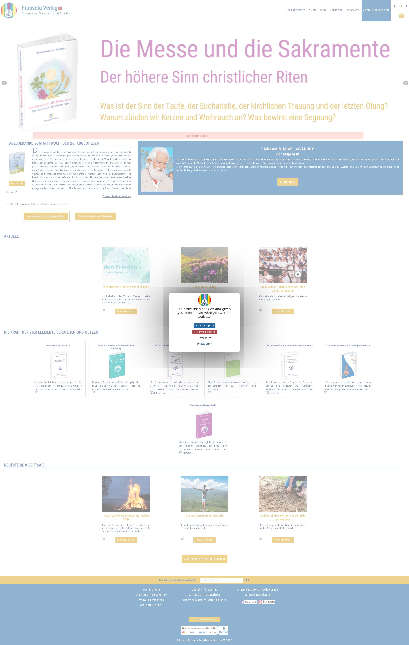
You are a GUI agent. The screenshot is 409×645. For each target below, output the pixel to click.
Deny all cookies (205, 331)
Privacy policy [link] (204, 343)
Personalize (204, 338)
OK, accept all (205, 325)
